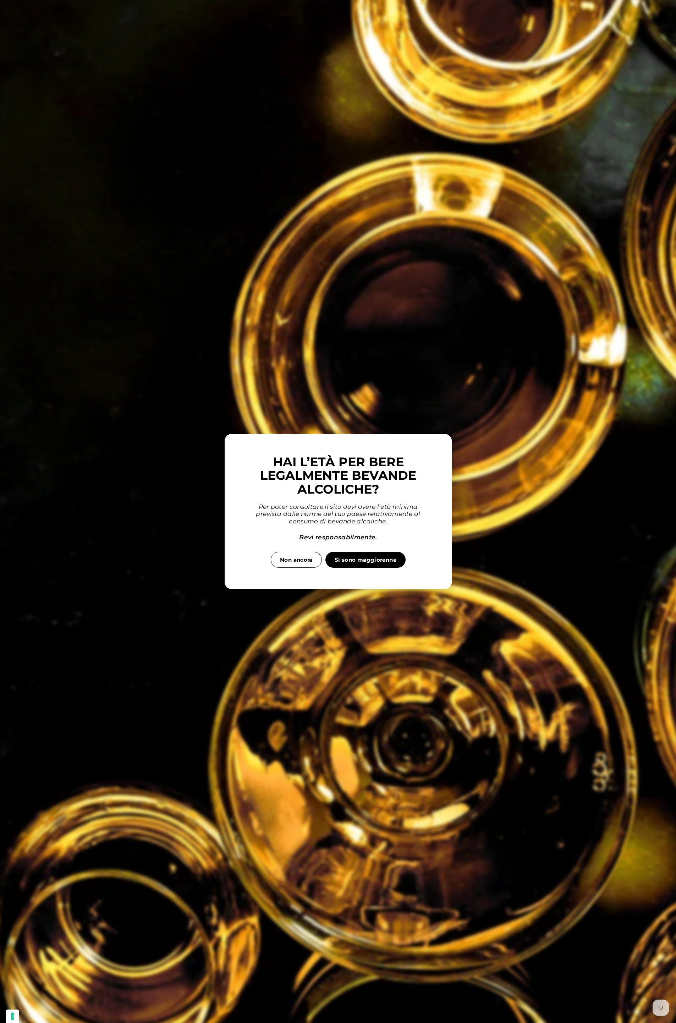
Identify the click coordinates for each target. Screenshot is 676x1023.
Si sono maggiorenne (365, 559)
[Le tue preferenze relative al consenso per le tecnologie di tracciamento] (12, 1016)
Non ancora (296, 559)
